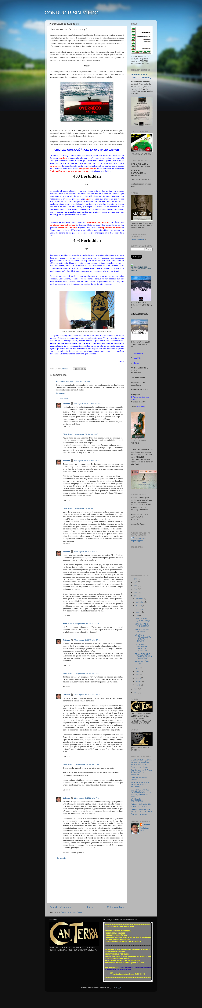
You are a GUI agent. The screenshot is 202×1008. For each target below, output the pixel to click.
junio (138, 668)
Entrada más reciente (61, 907)
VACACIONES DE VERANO (142, 631)
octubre (139, 606)
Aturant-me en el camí (139, 767)
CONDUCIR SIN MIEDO (72, 13)
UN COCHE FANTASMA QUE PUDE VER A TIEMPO (143, 638)
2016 (136, 586)
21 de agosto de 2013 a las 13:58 (85, 673)
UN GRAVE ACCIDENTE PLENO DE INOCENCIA (141, 648)
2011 (136, 692)
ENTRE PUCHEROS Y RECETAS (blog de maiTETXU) (140, 785)
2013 (136, 596)
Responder (60, 393)
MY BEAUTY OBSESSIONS (137, 800)
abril (137, 675)
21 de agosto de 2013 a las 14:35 (87, 695)
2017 (136, 582)
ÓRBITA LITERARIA (139, 815)
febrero (139, 681)
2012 (136, 689)
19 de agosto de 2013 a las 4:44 (86, 552)
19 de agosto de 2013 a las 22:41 (85, 624)
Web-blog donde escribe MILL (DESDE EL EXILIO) (141, 810)
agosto (139, 612)
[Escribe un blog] (77, 369)
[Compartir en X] (79, 369)
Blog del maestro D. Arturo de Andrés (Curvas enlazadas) (141, 772)
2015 (136, 589)
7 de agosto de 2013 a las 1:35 (84, 508)
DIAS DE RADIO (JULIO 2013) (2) (142, 620)
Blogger (118, 987)
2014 (136, 592)
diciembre (140, 599)
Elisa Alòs (60, 382)
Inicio (90, 907)
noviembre (140, 602)
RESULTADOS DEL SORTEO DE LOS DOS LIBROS (143, 656)
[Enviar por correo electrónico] (74, 369)
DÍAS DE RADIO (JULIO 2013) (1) (142, 625)
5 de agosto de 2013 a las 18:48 (85, 434)
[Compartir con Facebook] (82, 369)
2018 (136, 579)
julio (137, 616)
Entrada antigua (115, 907)
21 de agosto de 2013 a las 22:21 (85, 764)
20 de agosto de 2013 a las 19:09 (87, 640)
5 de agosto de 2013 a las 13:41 (78, 382)
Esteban (66, 404)
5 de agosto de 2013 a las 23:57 (86, 461)
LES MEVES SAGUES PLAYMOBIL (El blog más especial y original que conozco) (141, 793)
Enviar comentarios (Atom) (71, 912)
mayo (138, 671)
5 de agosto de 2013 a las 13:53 (86, 404)
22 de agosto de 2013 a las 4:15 (86, 798)
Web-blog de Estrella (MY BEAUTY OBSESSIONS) (141, 805)
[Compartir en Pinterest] (85, 369)
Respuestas (63, 399)
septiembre (140, 609)
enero (138, 685)
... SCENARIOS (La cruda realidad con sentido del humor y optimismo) (141, 762)
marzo (138, 678)
